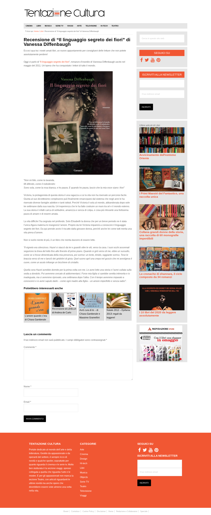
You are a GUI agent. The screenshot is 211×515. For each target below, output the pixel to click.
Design (83, 459)
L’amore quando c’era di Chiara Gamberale (36, 318)
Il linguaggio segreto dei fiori (54, 62)
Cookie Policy (88, 511)
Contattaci (75, 511)
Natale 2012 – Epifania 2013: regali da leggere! (118, 314)
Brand (65, 511)
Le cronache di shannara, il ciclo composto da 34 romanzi (160, 275)
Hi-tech (83, 463)
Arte (82, 449)
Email (27, 402)
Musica (83, 472)
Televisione (86, 491)
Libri (82, 468)
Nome (27, 386)
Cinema (84, 454)
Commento (30, 347)
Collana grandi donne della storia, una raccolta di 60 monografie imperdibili (161, 235)
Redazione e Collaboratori (126, 511)
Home (110, 511)
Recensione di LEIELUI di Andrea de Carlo (64, 311)
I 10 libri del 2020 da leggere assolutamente (157, 314)
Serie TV (84, 482)
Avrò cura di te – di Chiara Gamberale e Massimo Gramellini (89, 314)
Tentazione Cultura (65, 14)
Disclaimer (101, 511)
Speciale (143, 511)
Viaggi (83, 495)
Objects (84, 477)
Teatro (83, 486)
